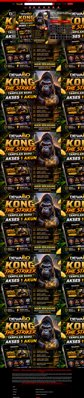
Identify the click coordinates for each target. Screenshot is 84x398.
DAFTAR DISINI (55, 21)
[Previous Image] (17, 28)
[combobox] (38, 4)
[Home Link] (19, 4)
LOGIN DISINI (65, 21)
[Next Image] (46, 28)
